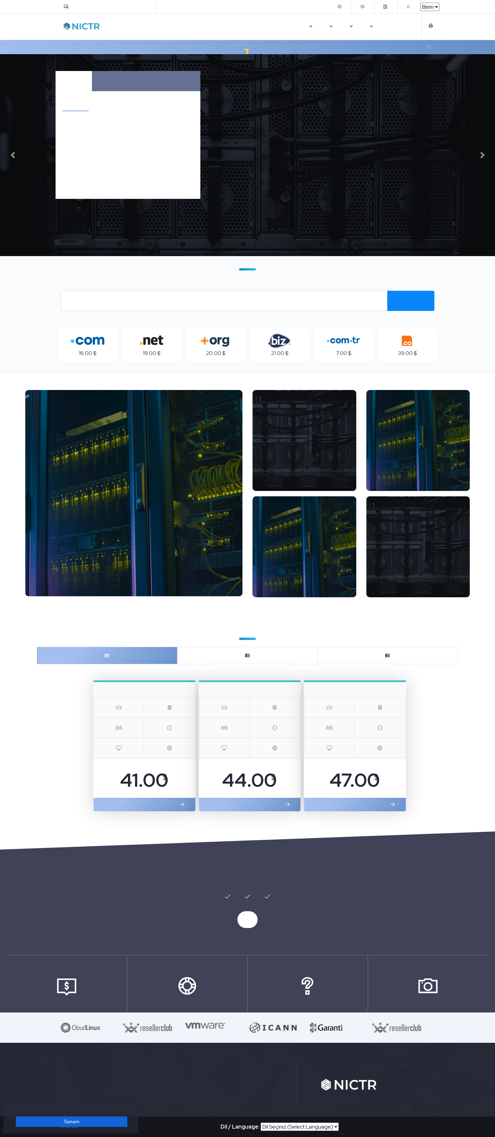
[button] (12, 155)
